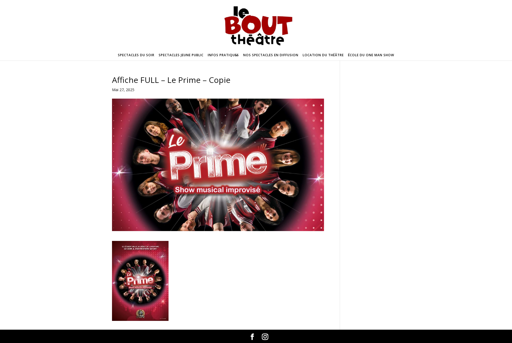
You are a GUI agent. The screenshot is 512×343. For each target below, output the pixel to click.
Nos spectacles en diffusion (270, 55)
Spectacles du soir (136, 55)
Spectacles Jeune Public (181, 55)
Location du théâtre (323, 55)
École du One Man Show (371, 55)
